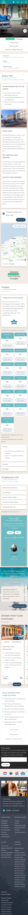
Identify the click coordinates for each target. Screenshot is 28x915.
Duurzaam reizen (6, 857)
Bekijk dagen (7, 345)
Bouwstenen (4, 825)
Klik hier (19, 219)
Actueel (17, 823)
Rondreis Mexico (19, 873)
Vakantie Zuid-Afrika (7, 902)
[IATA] (23, 773)
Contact (10, 532)
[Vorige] (4, 118)
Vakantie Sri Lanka (6, 914)
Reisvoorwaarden (6, 855)
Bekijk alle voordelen (19, 606)
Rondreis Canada (19, 864)
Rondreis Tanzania (20, 868)
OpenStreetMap (20, 259)
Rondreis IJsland (19, 870)
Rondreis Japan (19, 857)
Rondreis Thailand (20, 852)
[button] (14, 242)
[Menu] (26, 2)
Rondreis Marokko (20, 877)
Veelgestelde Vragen (20, 825)
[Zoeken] (18, 2)
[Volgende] (23, 118)
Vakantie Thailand (6, 898)
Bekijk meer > (5, 622)
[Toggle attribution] (25, 260)
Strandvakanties (5, 830)
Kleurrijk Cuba (8, 647)
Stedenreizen (5, 834)
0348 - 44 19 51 (18, 537)
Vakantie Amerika (6, 905)
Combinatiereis (5, 836)
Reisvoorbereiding (20, 827)
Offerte (18, 532)
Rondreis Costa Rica (20, 875)
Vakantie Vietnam (6, 911)
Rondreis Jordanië (20, 884)
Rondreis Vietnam (20, 866)
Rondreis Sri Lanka (20, 879)
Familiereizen (5, 827)
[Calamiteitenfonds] (11, 773)
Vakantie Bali (5, 900)
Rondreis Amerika (20, 861)
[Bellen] (22, 2)
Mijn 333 (17, 830)
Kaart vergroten (18, 226)
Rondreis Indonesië (20, 859)
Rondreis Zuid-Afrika (20, 855)
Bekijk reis (17, 684)
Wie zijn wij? (4, 846)
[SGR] (17, 773)
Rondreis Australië (20, 886)
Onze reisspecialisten (7, 852)
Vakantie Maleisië (6, 909)
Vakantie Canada (6, 907)
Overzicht (5, 264)
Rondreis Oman (19, 882)
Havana (12, 264)
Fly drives (4, 832)
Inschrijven (6, 764)
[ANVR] (5, 773)
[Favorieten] (14, 2)
